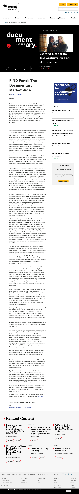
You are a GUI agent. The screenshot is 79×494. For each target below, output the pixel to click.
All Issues (17, 69)
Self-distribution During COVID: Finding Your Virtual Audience (64, 428)
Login (62, 4)
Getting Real (41, 478)
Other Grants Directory (6, 485)
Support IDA (72, 4)
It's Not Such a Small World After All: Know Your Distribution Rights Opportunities (40, 431)
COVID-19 (58, 438)
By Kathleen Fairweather (13, 457)
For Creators (29, 18)
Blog (8, 474)
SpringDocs (24, 482)
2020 (39, 483)
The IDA (3, 474)
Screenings (24, 478)
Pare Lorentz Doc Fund (6, 482)
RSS (51, 474)
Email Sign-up (32, 474)
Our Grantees (4, 483)
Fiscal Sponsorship (5, 480)
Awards (56, 478)
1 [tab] (41, 68)
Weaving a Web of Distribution (63, 449)
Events (17, 18)
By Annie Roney (34, 436)
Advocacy (41, 18)
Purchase (34, 69)
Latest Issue (26, 69)
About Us (14, 474)
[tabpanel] (56, 51)
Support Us (22, 474)
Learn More (63, 181)
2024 (39, 480)
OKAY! (69, 491)
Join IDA (73, 18)
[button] (9, 46)
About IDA (6, 18)
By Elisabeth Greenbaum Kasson (64, 453)
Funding (29, 407)
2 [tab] (43, 68)
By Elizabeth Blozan (11, 436)
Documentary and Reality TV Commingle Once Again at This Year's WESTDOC (15, 429)
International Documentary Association (10, 7)
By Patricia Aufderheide (36, 453)
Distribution (12, 407)
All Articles (9, 69)
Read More (56, 115)
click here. (40, 396)
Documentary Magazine (57, 18)
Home (6, 22)
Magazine (73, 478)
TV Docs (24, 407)
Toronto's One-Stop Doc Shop (39, 449)
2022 (39, 482)
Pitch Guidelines (74, 485)
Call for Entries (57, 485)
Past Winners (57, 487)
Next (48, 68)
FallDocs (23, 480)
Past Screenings (25, 483)
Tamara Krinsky (16, 94)
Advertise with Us (43, 474)
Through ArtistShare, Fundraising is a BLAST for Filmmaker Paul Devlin (16, 450)
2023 (55, 482)
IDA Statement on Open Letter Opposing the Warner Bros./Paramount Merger (62, 133)
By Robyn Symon (60, 434)
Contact (56, 474)
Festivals (18, 407)
